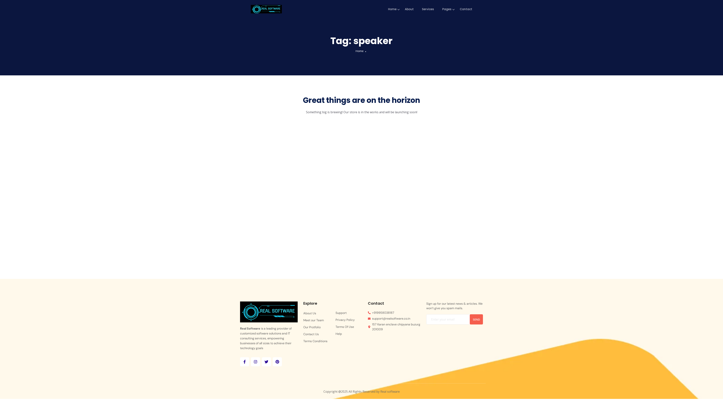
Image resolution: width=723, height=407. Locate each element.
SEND (476, 319)
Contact (466, 9)
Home (392, 9)
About (409, 9)
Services (428, 9)
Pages (446, 9)
